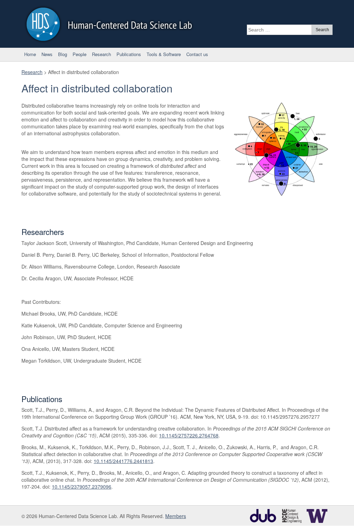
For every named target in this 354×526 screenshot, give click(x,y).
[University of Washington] (319, 515)
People (79, 54)
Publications (129, 54)
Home (30, 54)
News (47, 54)
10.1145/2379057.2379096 (81, 486)
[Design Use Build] (265, 515)
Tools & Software (164, 54)
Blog (62, 54)
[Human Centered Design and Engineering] (293, 515)
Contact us (197, 54)
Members (175, 516)
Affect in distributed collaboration (97, 88)
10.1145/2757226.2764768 (188, 435)
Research (101, 54)
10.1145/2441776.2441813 (123, 460)
